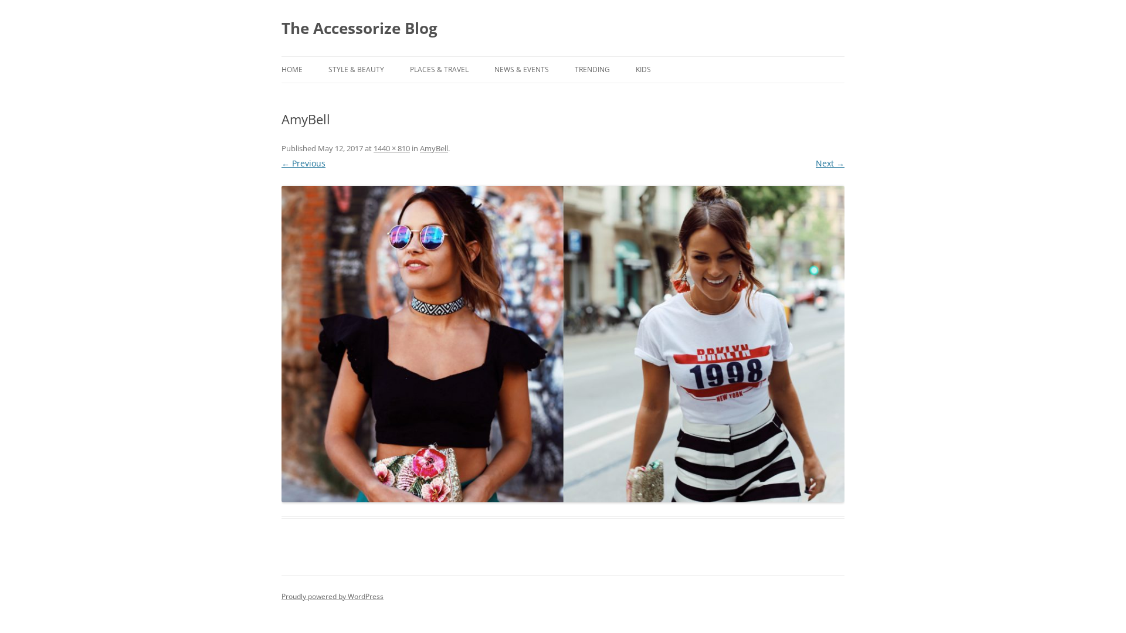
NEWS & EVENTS (521, 69)
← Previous (303, 163)
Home (292, 69)
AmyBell (434, 148)
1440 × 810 (392, 148)
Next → (830, 163)
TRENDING (592, 69)
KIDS (643, 69)
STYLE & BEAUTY (356, 69)
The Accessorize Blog (359, 28)
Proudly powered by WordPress (333, 596)
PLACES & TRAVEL (439, 69)
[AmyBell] (563, 344)
